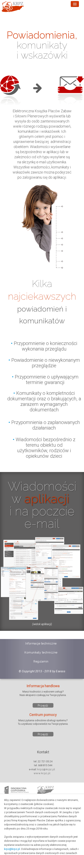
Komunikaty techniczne (40, 652)
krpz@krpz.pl (12, 849)
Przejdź (43, 705)
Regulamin (41, 661)
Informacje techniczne (41, 643)
